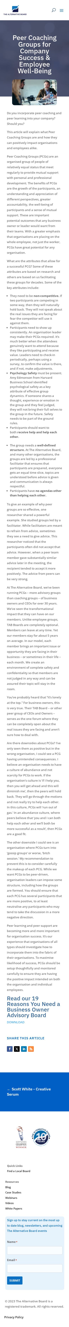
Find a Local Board (18, 1171)
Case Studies (13, 1192)
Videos (9, 1203)
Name (12, 1242)
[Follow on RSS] (31, 1049)
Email (12, 1260)
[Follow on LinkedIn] (24, 1049)
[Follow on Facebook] (10, 1049)
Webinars (11, 1198)
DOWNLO (13, 1022)
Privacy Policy (14, 1317)
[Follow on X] (17, 1049)
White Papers (13, 1208)
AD (22, 1022)
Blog (8, 1187)
